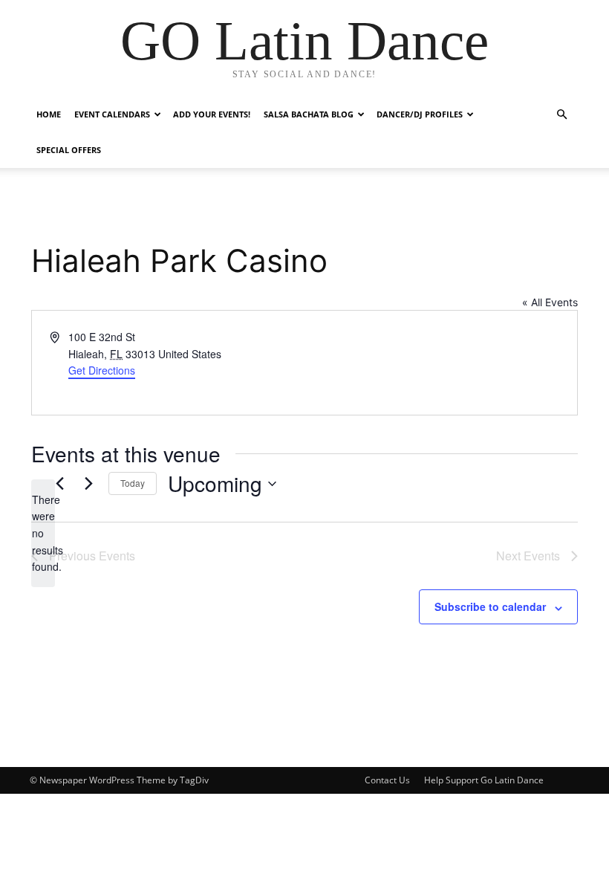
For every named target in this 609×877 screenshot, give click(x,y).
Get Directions (101, 370)
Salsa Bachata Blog (309, 114)
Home (48, 114)
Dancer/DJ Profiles (420, 114)
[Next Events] (88, 484)
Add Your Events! (211, 114)
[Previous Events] (59, 484)
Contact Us (387, 780)
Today (132, 482)
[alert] (43, 533)
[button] (561, 115)
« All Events (550, 302)
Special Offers (68, 149)
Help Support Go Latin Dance (484, 780)
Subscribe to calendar (490, 606)
